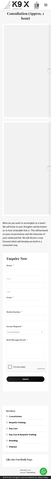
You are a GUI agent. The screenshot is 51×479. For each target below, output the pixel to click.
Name (10, 265)
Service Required (15, 326)
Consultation (15, 416)
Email (10, 297)
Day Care (13, 428)
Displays (13, 446)
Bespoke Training (17, 422)
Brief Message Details (17, 340)
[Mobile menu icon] (45, 5)
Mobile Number (14, 312)
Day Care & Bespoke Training (22, 434)
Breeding (13, 440)
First (9, 279)
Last (9, 291)
